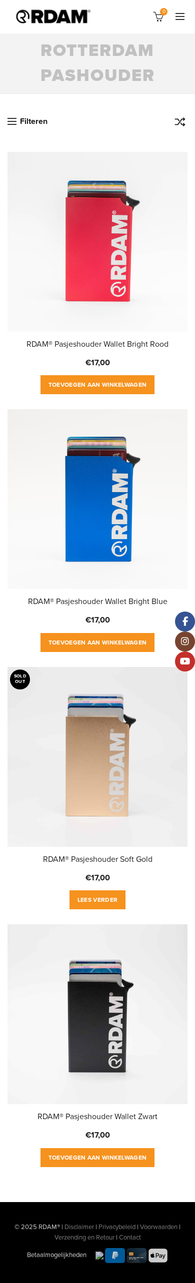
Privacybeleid (117, 1227)
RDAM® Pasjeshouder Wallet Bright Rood (97, 344)
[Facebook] (185, 622)
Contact (130, 1238)
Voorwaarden (159, 1227)
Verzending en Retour (84, 1238)
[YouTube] (185, 661)
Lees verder (98, 899)
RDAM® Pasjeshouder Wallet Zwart (98, 1117)
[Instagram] (185, 641)
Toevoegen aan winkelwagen (97, 384)
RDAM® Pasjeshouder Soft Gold (97, 859)
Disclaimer (79, 1227)
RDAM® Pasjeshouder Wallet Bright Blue (98, 602)
